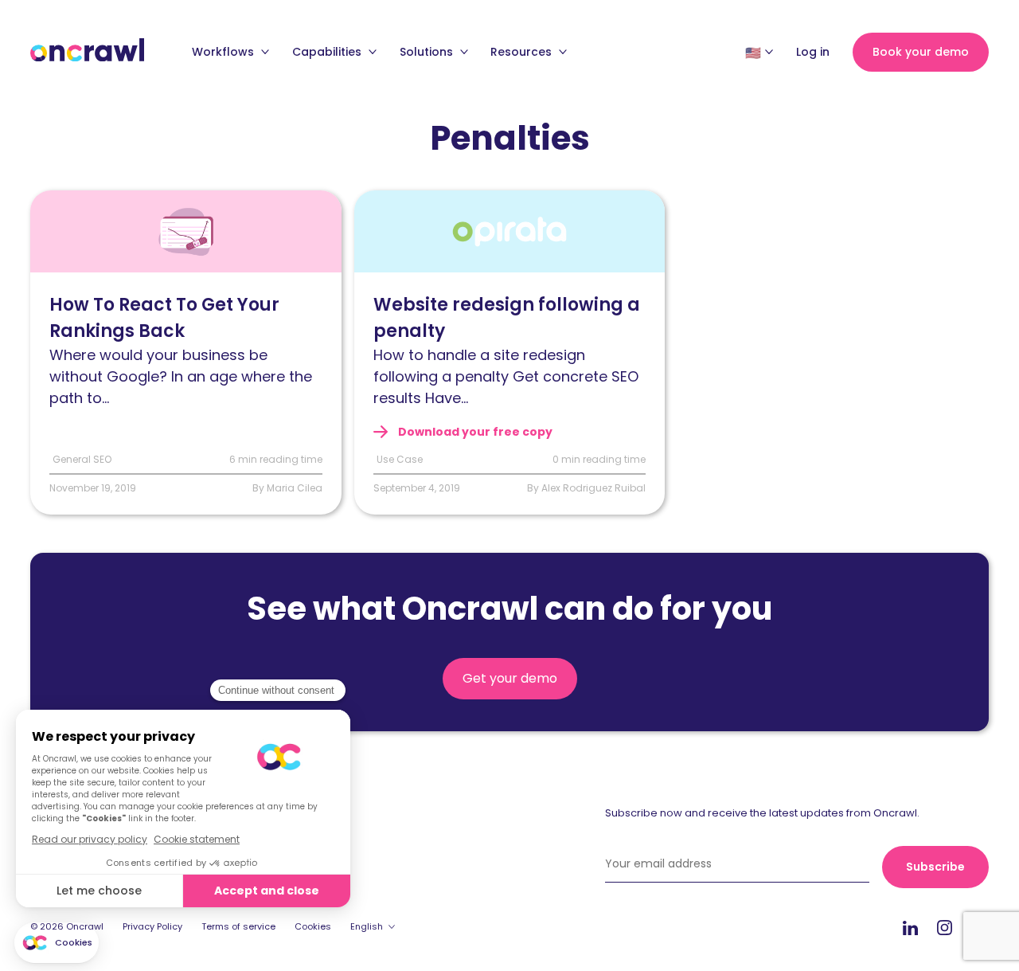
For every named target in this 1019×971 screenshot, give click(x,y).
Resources (522, 52)
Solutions (428, 52)
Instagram (944, 927)
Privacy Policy (152, 926)
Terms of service (238, 926)
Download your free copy (474, 432)
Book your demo (921, 52)
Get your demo (510, 678)
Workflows (224, 52)
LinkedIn (910, 927)
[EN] (753, 52)
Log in (813, 52)
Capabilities (328, 52)
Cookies (313, 926)
